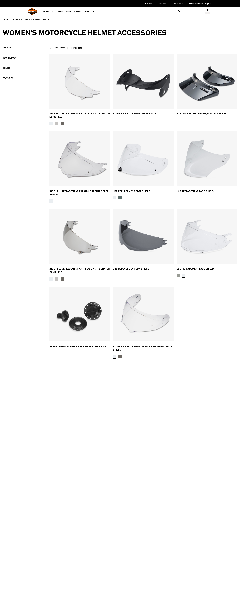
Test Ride (177, 3)
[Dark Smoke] (62, 123)
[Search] (188, 11)
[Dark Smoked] (178, 275)
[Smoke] (120, 197)
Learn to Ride (147, 3)
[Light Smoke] (56, 123)
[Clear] (51, 123)
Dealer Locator (163, 3)
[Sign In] (207, 11)
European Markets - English (200, 4)
